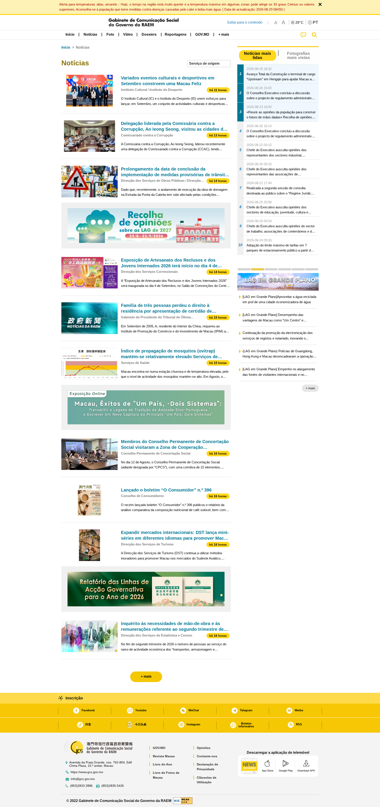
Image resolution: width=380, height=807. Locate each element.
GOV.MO (159, 748)
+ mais (310, 389)
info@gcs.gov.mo (83, 779)
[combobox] (208, 63)
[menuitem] (90, 34)
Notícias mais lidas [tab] (257, 55)
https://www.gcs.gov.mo (87, 772)
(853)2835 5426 (112, 785)
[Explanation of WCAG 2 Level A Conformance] (182, 800)
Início (65, 47)
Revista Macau (164, 756)
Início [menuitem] (70, 34)
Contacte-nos (207, 756)
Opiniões (203, 748)
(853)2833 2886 (81, 785)
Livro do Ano (162, 764)
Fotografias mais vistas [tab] (298, 55)
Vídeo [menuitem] (128, 34)
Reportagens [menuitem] (175, 34)
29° (299, 22)
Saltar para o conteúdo (244, 22)
